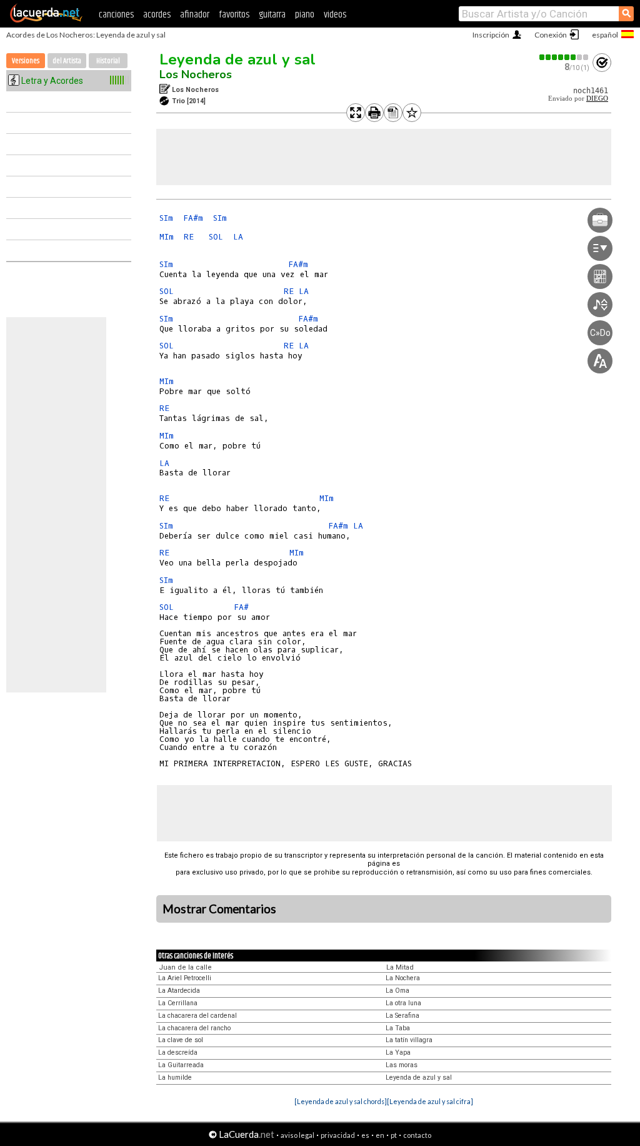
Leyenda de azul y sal (237, 59)
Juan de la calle (185, 967)
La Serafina (402, 1016)
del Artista (66, 61)
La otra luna (403, 1003)
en (380, 1135)
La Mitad (400, 967)
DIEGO (597, 98)
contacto (417, 1135)
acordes (157, 15)
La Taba (398, 1028)
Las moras (402, 1065)
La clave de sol (180, 1040)
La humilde (175, 1077)
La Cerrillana (178, 1003)
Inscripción (490, 34)
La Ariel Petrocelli (184, 978)
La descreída (178, 1052)
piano (304, 15)
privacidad (338, 1135)
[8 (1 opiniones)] (564, 57)
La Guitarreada (181, 1065)
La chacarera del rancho (194, 1028)
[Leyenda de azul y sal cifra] (430, 1101)
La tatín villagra (409, 1040)
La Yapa (398, 1052)
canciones (116, 15)
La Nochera (403, 978)
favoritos (234, 15)
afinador (194, 15)
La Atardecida (179, 990)
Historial (108, 61)
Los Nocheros (195, 74)
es (365, 1135)
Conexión (550, 34)
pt (394, 1135)
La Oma (397, 990)
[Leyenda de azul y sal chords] (340, 1101)
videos (335, 15)
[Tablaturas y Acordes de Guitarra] (46, 20)
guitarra (272, 15)
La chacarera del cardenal (197, 1016)
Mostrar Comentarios (219, 909)
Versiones (25, 61)
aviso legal (297, 1135)
